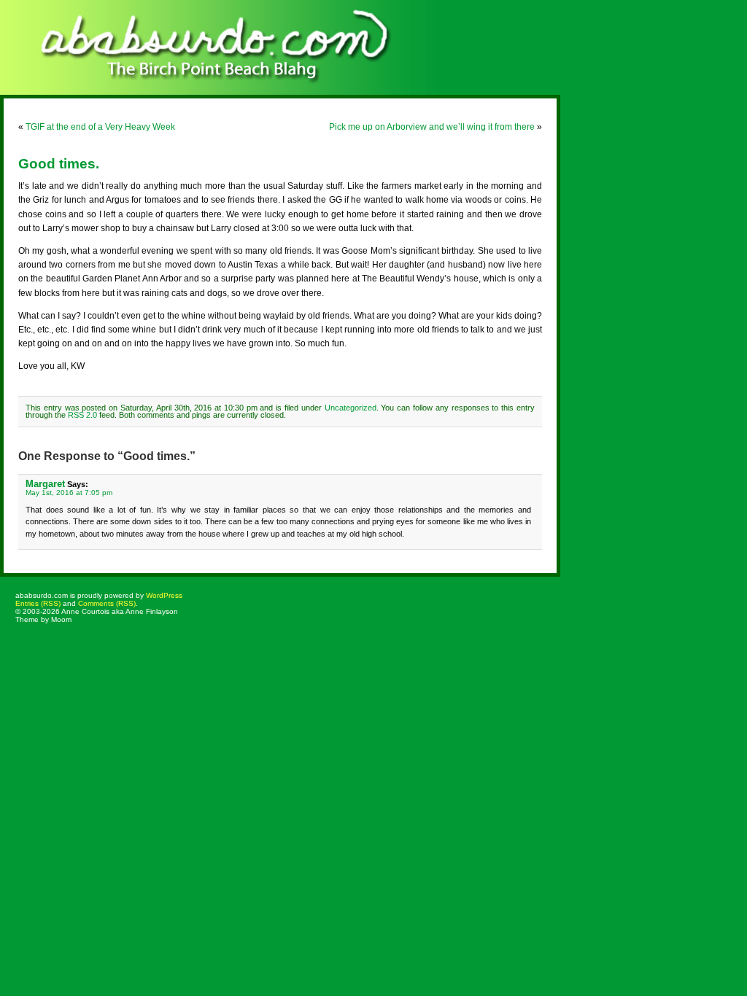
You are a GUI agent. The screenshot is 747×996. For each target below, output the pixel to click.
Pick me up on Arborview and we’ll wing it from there (432, 127)
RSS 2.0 (82, 415)
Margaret (45, 483)
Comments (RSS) (107, 603)
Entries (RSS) (38, 603)
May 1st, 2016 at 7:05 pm (69, 493)
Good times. (58, 163)
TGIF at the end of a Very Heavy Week (100, 127)
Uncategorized (350, 407)
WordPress (164, 595)
